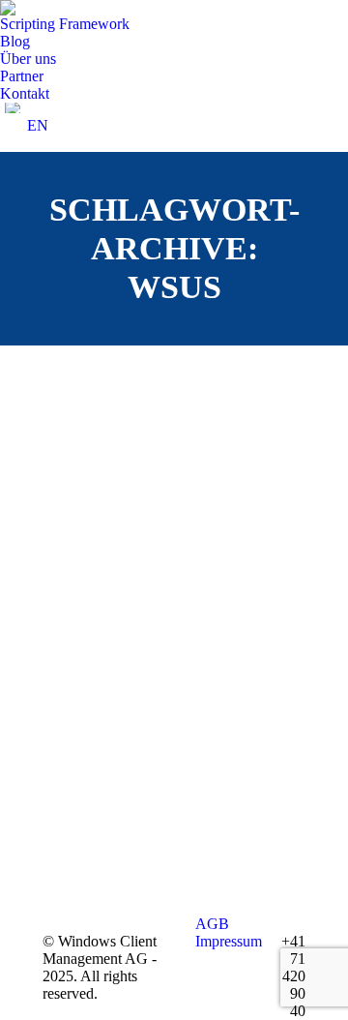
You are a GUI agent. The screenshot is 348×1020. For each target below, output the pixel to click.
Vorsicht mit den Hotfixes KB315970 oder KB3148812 (174, 626)
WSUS (90, 690)
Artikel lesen (110, 829)
